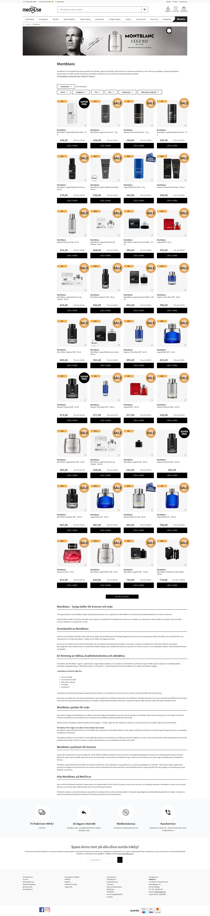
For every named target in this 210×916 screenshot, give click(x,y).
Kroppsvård (43, 19)
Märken (168, 2)
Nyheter (68, 882)
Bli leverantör (28, 887)
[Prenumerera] (119, 860)
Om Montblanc (62, 76)
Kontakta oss (111, 879)
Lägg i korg (72, 145)
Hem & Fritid (140, 19)
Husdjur (128, 19)
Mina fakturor (28, 889)
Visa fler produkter (122, 596)
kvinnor (92, 76)
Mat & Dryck (99, 19)
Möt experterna (28, 882)
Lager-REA (68, 887)
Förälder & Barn (115, 19)
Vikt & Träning (85, 19)
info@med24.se (160, 892)
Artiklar (175, 2)
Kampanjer (60, 2)
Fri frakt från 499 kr (30, 2)
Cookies (110, 897)
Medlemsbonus (112, 882)
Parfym (83, 76)
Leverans (110, 884)
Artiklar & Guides (71, 884)
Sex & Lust (154, 19)
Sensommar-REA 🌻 (46, 2)
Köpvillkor (110, 892)
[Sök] (144, 9)
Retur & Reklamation (114, 887)
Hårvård (56, 19)
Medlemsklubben (29, 884)
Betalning (110, 889)
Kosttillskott (29, 19)
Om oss (25, 879)
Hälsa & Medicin (69, 19)
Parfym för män (74, 76)
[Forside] (23, 24)
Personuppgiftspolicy (114, 894)
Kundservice (183, 2)
